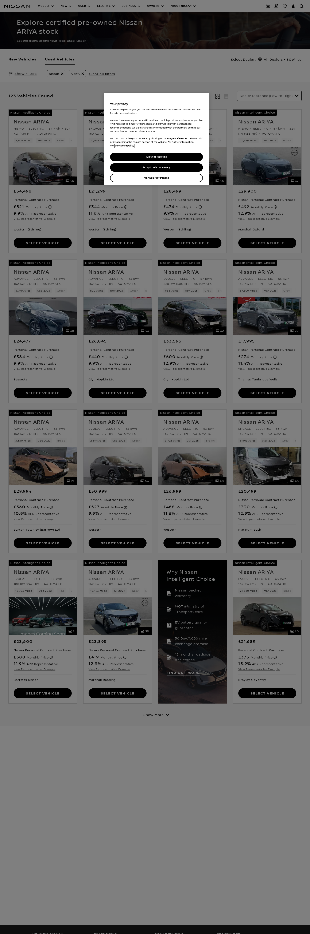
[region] (156, 139)
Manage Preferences (156, 178)
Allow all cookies (156, 157)
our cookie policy (124, 145)
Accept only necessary (156, 167)
